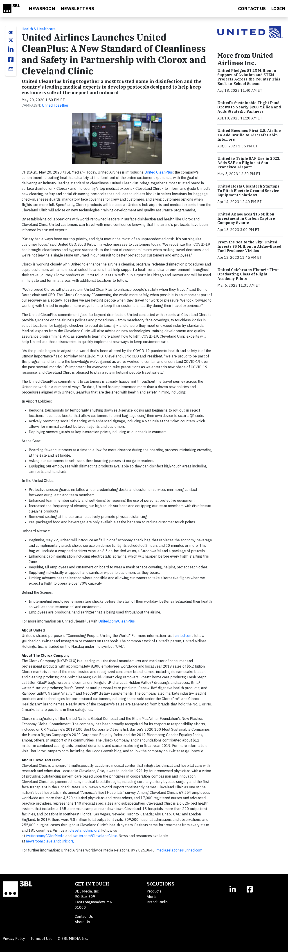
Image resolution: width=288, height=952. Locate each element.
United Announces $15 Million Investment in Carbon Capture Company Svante (246, 218)
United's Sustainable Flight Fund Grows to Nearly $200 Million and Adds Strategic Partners (249, 107)
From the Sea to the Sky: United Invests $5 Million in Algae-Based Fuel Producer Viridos (249, 246)
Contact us (252, 8)
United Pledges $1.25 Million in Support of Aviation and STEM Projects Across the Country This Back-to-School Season (248, 77)
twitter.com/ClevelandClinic (94, 835)
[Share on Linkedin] (11, 49)
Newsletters (77, 8)
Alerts (152, 896)
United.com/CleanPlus (116, 621)
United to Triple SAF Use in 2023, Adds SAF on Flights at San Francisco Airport (248, 162)
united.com (183, 635)
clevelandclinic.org (85, 830)
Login (278, 8)
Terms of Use (41, 938)
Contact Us (84, 916)
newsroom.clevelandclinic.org (50, 841)
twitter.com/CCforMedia (45, 835)
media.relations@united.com (179, 850)
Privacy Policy (14, 938)
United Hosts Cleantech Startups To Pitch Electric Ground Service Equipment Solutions (248, 190)
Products (154, 891)
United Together (55, 105)
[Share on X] (11, 40)
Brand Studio (157, 902)
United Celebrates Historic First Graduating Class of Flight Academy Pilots (248, 274)
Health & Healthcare (39, 29)
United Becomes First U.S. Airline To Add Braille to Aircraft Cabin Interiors (249, 134)
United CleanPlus (158, 172)
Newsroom (42, 8)
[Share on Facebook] (11, 59)
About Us (82, 922)
